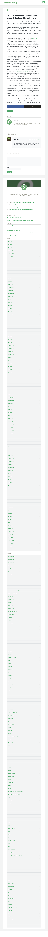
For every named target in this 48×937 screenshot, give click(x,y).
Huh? (9, 699)
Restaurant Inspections (12, 819)
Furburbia (10, 675)
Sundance (10, 858)
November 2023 (11, 268)
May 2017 (10, 442)
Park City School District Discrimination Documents (22, 211)
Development (10, 623)
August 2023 (10, 275)
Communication (11, 599)
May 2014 (10, 549)
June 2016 (10, 476)
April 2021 (10, 339)
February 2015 (10, 525)
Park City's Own (11, 776)
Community (10, 602)
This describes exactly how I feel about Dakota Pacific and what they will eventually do (24, 232)
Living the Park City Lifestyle (13, 736)
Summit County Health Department (15, 855)
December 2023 (11, 265)
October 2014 (10, 537)
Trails (9, 877)
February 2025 (10, 250)
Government (10, 684)
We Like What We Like (12, 907)
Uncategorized (11, 886)
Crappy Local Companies (12, 611)
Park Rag (9, 779)
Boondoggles (10, 577)
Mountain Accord (11, 758)
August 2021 (10, 330)
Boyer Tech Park (11, 580)
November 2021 (11, 320)
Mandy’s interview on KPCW (21, 71)
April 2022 (10, 308)
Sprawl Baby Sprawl (11, 849)
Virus (9, 895)
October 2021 (10, 323)
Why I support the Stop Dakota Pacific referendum (17, 235)
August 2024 (10, 256)
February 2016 (10, 488)
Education (10, 635)
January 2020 (10, 375)
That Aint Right (11, 864)
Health (9, 690)
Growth (9, 687)
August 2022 (10, 296)
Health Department (12, 693)
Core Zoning (10, 605)
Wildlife (9, 916)
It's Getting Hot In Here (12, 712)
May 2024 (10, 262)
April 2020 (10, 369)
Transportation (11, 883)
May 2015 (10, 516)
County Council (11, 608)
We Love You (10, 910)
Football (9, 663)
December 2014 (11, 531)
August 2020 (10, 357)
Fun (8, 672)
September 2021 (11, 326)
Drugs (9, 629)
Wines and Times (11, 919)
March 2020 (10, 372)
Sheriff (9, 837)
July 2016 (9, 473)
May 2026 (10, 241)
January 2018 (10, 421)
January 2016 (10, 491)
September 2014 (11, 540)
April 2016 (10, 482)
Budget (9, 583)
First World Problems (12, 657)
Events (9, 648)
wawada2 (10, 904)
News (9, 764)
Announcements (11, 559)
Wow (9, 922)
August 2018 (10, 403)
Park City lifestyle (11, 773)
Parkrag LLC (43, 935)
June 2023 (10, 281)
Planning (9, 788)
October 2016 (10, 464)
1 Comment (38, 10)
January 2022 (10, 314)
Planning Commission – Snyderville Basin (16, 791)
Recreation (10, 812)
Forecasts (10, 666)
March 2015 (10, 522)
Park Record (10, 782)
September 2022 (11, 293)
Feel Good (10, 651)
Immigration (10, 706)
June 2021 (10, 333)
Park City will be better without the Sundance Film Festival (22, 202)
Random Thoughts (11, 806)
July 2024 (9, 259)
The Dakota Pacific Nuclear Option (13, 230)
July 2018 (9, 406)
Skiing (9, 843)
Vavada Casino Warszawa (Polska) (13, 225)
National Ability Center (12, 761)
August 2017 (10, 433)
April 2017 (10, 446)
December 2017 (11, 424)
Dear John (10, 617)
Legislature (10, 730)
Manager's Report (11, 742)
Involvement (10, 709)
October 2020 (10, 351)
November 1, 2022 (26, 10)
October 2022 (10, 290)
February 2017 (10, 452)
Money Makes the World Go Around (15, 754)
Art (8, 565)
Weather (9, 913)
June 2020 (10, 363)
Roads (9, 825)
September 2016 (11, 467)
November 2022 (11, 287)
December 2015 (11, 494)
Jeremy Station (11, 715)
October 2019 (10, 381)
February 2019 (10, 391)
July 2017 (9, 436)
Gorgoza (9, 681)
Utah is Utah (10, 889)
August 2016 (10, 470)
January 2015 (10, 528)
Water (9, 901)
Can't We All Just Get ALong (13, 590)
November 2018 (11, 397)
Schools (18, 10)
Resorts (9, 816)
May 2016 (10, 479)
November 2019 (11, 378)
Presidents (10, 800)
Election (14, 10)
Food (9, 660)
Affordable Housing (11, 556)
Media (9, 745)
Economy (9, 632)
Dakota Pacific (11, 614)
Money (9, 751)
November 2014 (11, 534)
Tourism (9, 874)
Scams (9, 831)
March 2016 (10, 485)
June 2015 (10, 513)
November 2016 (11, 461)
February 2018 (10, 418)
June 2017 (10, 439)
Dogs (9, 626)
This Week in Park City (12, 870)
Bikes (9, 571)
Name (8, 167)
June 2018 (10, 409)
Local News (10, 739)
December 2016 (11, 458)
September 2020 (11, 354)
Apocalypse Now (11, 562)
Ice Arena (9, 703)
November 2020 (11, 348)
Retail (9, 822)
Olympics (9, 767)
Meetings (10, 748)
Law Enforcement (11, 724)
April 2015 (10, 519)
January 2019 (10, 394)
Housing (9, 696)
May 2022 (10, 305)
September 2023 (11, 272)
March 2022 (10, 311)
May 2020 (10, 366)
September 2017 (11, 430)
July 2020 (9, 360)
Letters (9, 733)
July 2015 (9, 510)
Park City (9, 770)
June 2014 (10, 546)
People (9, 785)
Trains (9, 880)
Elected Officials (11, 638)
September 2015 (11, 504)
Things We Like (11, 867)
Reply (38, 139)
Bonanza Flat (10, 574)
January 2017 (10, 455)
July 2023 (9, 278)
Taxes (9, 861)
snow (9, 846)
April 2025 (10, 244)
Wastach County (11, 898)
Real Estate (10, 809)
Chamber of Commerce (12, 593)
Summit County (11, 852)
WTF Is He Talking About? (13, 925)
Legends (9, 727)
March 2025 (10, 247)
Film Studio (10, 654)
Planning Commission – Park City (14, 794)
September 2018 (11, 400)
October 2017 (10, 427)
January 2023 (10, 284)
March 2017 (10, 449)
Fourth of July (10, 669)
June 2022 (10, 302)
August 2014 (10, 543)
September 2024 (11, 253)
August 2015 (10, 507)
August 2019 (10, 384)
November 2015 (11, 497)
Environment (10, 645)
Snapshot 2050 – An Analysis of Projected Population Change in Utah (20, 220)
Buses (9, 587)
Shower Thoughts (11, 840)
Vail (8, 892)
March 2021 (10, 342)
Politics (9, 797)
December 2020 (11, 345)
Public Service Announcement (13, 803)
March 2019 (10, 388)
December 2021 (11, 317)
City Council (10, 596)
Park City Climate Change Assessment (14, 217)
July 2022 (9, 299)
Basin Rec (10, 568)
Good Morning (11, 678)
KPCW (9, 721)
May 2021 (10, 336)
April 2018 (10, 412)
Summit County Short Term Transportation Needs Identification (19, 218)
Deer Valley (10, 620)
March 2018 (10, 415)
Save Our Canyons (11, 828)
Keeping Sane (10, 718)
